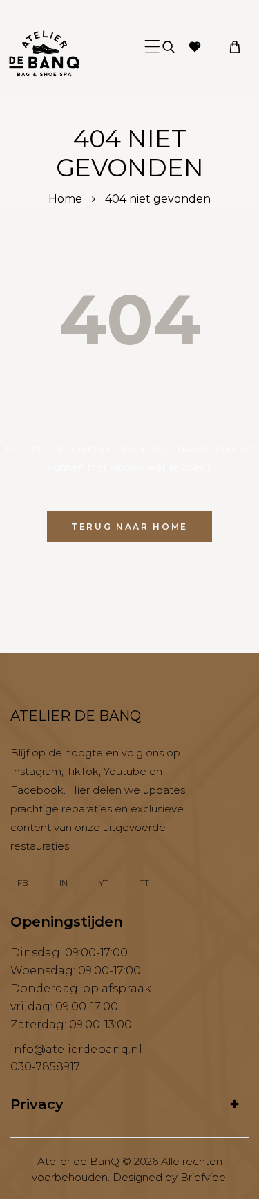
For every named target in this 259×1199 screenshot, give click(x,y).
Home (65, 198)
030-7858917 (45, 1066)
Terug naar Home (129, 526)
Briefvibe (203, 1177)
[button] (152, 47)
